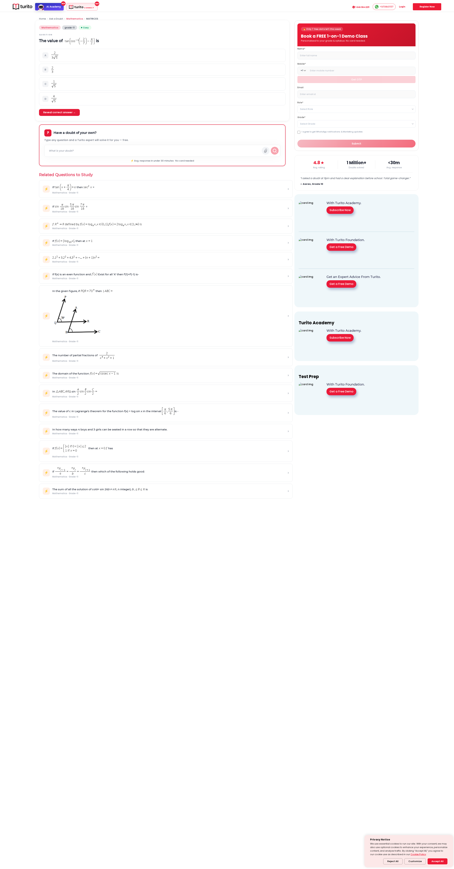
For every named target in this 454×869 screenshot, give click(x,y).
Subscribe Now (340, 210)
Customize (415, 861)
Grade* (301, 117)
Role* (300, 102)
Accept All (437, 861)
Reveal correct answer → (59, 112)
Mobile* (301, 63)
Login (402, 6)
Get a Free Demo (341, 247)
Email (300, 87)
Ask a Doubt (56, 18)
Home (42, 18)
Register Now (427, 6)
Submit (356, 143)
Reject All (392, 861)
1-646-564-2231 (362, 7)
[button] (162, 55)
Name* (301, 48)
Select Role (306, 109)
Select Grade (307, 123)
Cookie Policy (418, 854)
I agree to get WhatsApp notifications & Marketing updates (332, 131)
